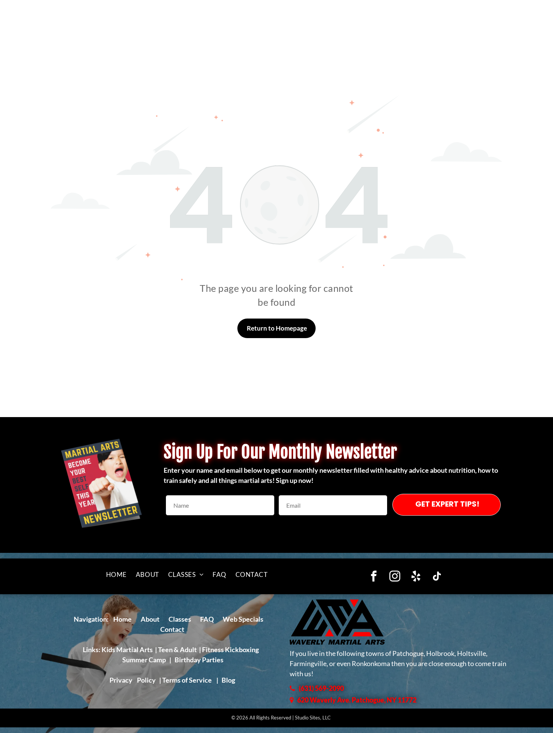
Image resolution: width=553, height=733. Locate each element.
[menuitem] (116, 574)
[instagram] (394, 577)
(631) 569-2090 (321, 688)
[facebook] (373, 577)
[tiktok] (436, 577)
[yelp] (415, 577)
